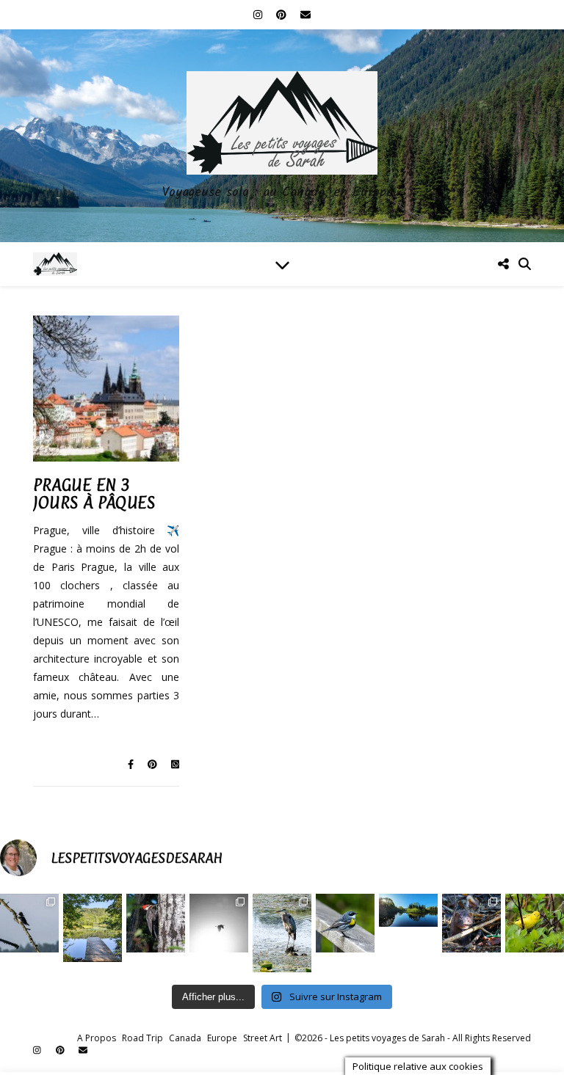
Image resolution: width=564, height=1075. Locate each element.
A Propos (96, 1038)
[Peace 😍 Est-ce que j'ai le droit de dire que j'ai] (92, 927)
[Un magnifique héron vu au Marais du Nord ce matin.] (282, 933)
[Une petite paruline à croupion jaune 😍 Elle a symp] (345, 923)
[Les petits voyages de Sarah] (282, 135)
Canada (185, 1038)
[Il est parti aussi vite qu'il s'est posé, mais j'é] (155, 923)
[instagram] (259, 14)
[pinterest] (282, 14)
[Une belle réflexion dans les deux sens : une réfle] (408, 910)
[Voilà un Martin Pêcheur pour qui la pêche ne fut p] (29, 923)
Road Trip (142, 1038)
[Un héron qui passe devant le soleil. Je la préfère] (218, 923)
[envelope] (305, 14)
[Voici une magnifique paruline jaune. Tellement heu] (534, 923)
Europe (222, 1038)
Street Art (262, 1038)
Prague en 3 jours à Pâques (94, 493)
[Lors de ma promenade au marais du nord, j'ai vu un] (471, 923)
